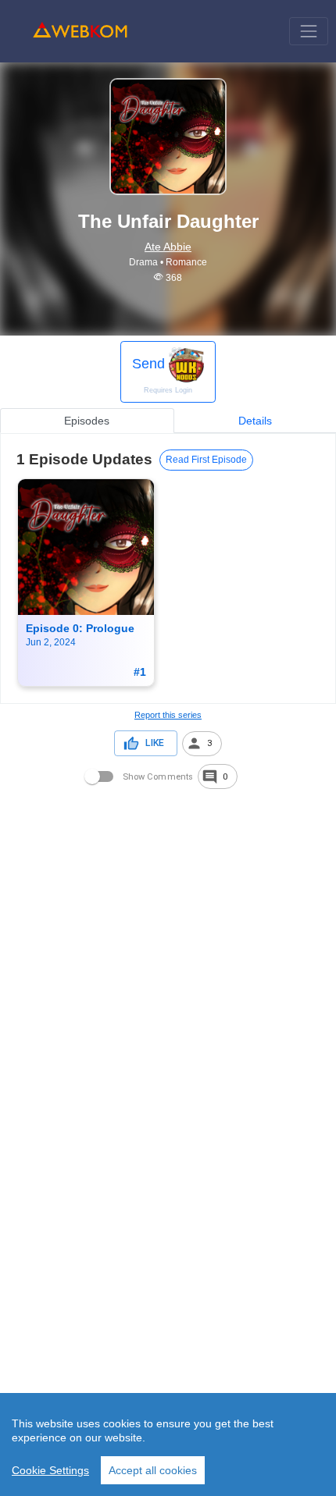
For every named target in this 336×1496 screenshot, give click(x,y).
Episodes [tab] (86, 420)
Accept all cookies (153, 1470)
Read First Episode (206, 459)
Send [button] (162, 375)
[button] (202, 743)
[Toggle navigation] (308, 30)
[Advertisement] (168, 959)
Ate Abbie (168, 246)
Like (154, 742)
